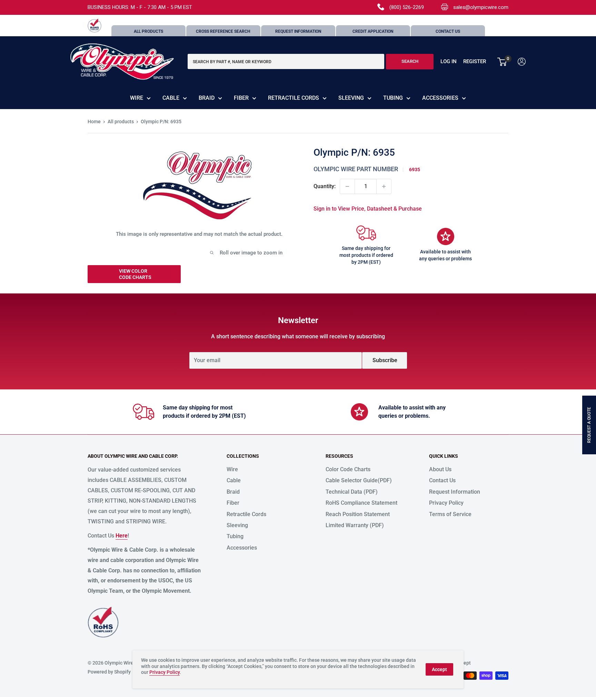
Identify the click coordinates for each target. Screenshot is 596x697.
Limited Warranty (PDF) (355, 525)
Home (94, 121)
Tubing (393, 98)
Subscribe (384, 360)
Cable (170, 98)
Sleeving (351, 98)
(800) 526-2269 (406, 7)
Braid (207, 98)
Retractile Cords (293, 98)
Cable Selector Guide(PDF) (359, 480)
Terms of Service (450, 514)
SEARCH (409, 61)
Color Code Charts (348, 469)
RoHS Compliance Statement (361, 503)
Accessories (440, 98)
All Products (148, 31)
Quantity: (325, 186)
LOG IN (448, 62)
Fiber (241, 98)
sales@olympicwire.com (480, 7)
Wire (136, 98)
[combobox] (286, 61)
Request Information (298, 31)
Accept (439, 669)
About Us (440, 469)
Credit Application (372, 31)
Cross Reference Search (223, 31)
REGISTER (474, 62)
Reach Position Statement (358, 514)
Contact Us (448, 31)
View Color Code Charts (135, 274)
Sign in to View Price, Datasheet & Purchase (368, 208)
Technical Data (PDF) (352, 491)
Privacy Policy (446, 503)
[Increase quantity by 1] (384, 186)
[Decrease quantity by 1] (347, 186)
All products (121, 121)
